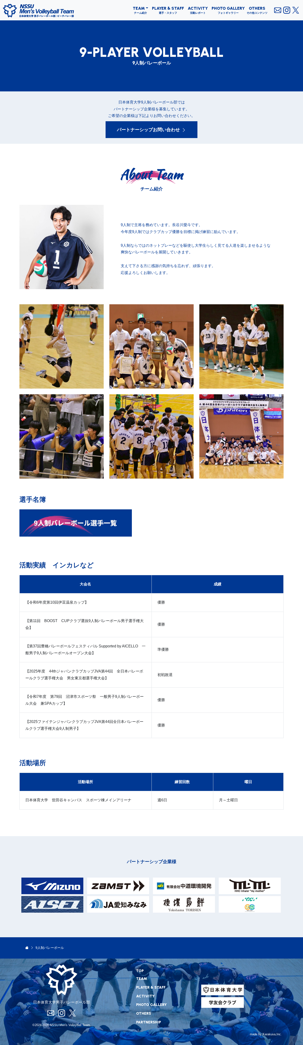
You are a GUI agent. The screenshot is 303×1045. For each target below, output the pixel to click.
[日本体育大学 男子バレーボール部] (26, 948)
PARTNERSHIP (148, 1022)
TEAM (139, 8)
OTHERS (257, 8)
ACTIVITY (198, 8)
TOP (140, 971)
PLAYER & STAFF (168, 8)
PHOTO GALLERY (228, 8)
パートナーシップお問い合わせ (148, 129)
